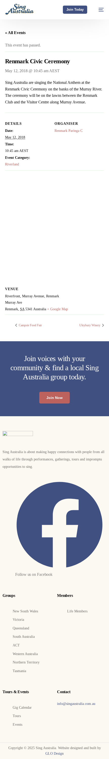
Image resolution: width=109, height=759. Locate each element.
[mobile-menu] (99, 9)
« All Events (15, 32)
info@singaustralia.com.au (76, 704)
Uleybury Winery (90, 325)
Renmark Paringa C (69, 131)
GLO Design (54, 753)
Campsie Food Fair (30, 325)
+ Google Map (57, 309)
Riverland (12, 164)
